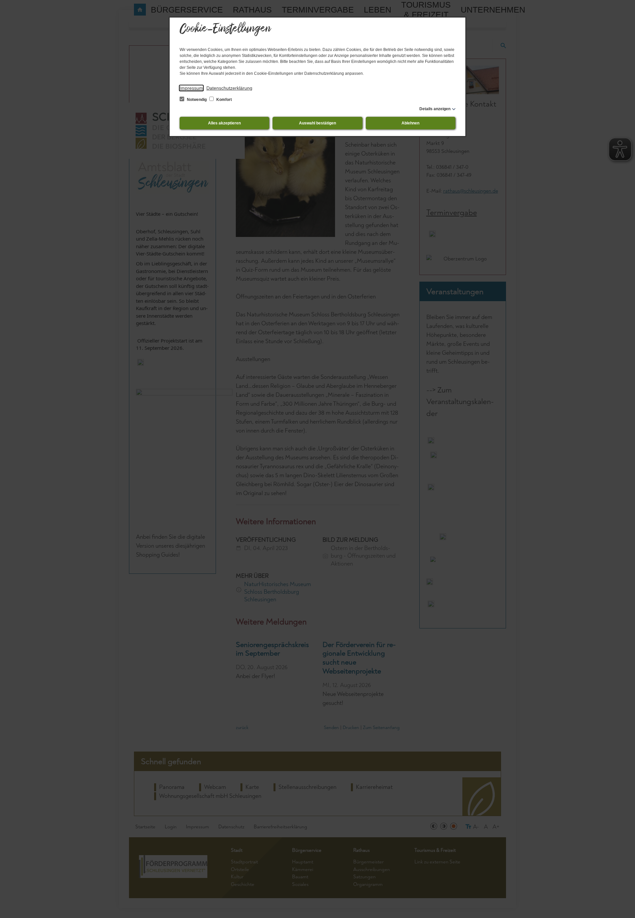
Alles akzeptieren (224, 123)
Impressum (191, 88)
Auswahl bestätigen (317, 123)
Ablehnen (410, 123)
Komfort (223, 99)
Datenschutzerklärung (229, 88)
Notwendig (197, 99)
